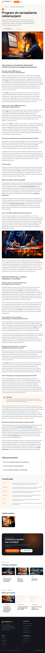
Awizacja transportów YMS (27, 625)
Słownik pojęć (4, 640)
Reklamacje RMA (26, 627)
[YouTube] (40, 650)
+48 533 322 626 (27, 550)
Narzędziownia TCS (26, 630)
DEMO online (16, 1)
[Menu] (21, 2)
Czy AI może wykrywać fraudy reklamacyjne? (13, 466)
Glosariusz (3, 642)
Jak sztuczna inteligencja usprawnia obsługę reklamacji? (16, 462)
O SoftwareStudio (26, 638)
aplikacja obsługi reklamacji (19, 382)
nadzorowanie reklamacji (10, 391)
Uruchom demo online (11, 550)
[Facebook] (42, 650)
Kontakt (24, 642)
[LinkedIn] (37, 650)
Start (3, 6)
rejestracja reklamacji (10, 89)
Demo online (4, 644)
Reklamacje (7, 6)
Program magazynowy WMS (28, 623)
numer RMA (33, 216)
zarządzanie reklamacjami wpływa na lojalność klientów (20, 418)
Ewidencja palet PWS (26, 632)
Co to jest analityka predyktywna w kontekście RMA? (15, 470)
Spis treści (3, 638)
